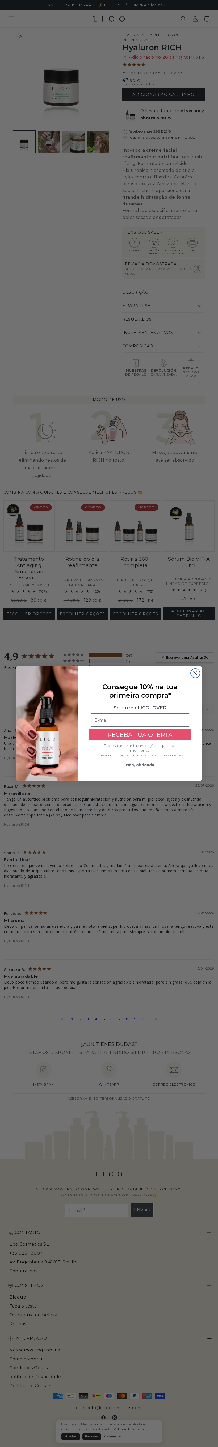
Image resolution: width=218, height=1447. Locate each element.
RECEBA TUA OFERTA (140, 734)
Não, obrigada (140, 765)
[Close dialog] (195, 673)
